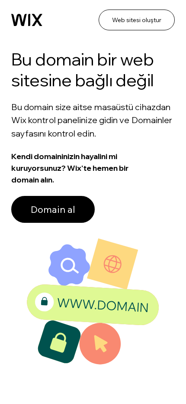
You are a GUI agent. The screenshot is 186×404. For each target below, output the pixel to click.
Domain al (53, 209)
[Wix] (26, 20)
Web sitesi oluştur (136, 20)
